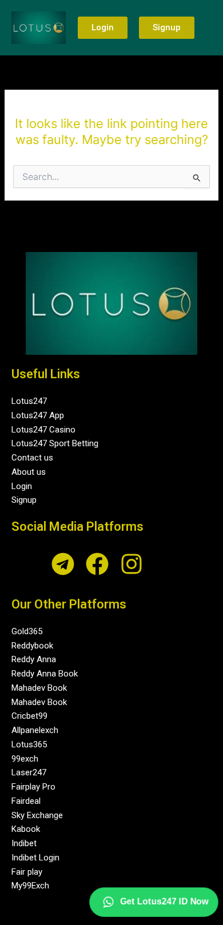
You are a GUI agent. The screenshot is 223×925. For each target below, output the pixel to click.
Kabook (25, 829)
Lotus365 (29, 744)
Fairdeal (26, 801)
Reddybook (32, 645)
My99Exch (30, 885)
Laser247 (28, 772)
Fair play (26, 872)
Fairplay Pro (33, 787)
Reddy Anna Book (44, 673)
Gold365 (26, 631)
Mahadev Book (39, 688)
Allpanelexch (34, 730)
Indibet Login (35, 857)
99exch (24, 759)
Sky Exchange (37, 815)
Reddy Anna (33, 659)
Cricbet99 (29, 716)
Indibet (24, 843)
